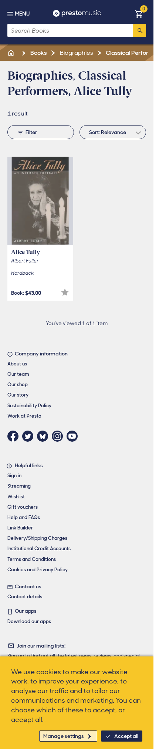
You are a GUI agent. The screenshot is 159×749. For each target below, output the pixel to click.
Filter (31, 132)
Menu (22, 13)
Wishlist (16, 497)
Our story (17, 395)
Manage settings (63, 736)
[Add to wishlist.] (65, 292)
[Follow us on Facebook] (14, 436)
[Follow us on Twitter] (29, 436)
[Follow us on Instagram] (59, 436)
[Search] (139, 30)
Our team (18, 374)
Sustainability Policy (29, 405)
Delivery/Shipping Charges (37, 538)
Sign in (14, 475)
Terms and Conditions (31, 559)
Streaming (19, 486)
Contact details (24, 596)
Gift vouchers (22, 507)
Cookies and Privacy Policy (37, 569)
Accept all (126, 736)
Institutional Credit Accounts (39, 548)
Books (38, 53)
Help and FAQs (23, 517)
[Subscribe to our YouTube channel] (74, 436)
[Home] (11, 53)
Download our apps (29, 621)
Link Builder (20, 528)
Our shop (17, 384)
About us (17, 364)
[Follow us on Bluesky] (44, 436)
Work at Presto (24, 416)
